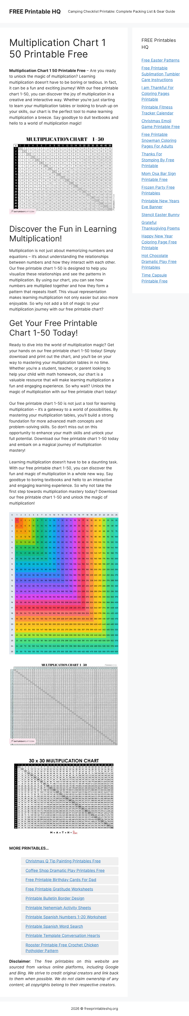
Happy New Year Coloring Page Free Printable (159, 242)
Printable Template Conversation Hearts (63, 935)
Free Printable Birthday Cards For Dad (61, 879)
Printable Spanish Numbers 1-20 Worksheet (66, 917)
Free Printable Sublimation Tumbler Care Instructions (161, 74)
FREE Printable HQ (35, 11)
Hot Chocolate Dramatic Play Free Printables (159, 261)
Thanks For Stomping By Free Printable (158, 160)
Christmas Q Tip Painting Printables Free (63, 861)
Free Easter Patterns (161, 60)
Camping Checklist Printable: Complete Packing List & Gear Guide (121, 11)
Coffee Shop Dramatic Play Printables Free (65, 870)
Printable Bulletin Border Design (55, 898)
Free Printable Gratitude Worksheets (59, 889)
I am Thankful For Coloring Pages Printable (158, 93)
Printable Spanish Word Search (54, 926)
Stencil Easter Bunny (161, 214)
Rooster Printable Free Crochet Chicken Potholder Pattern (62, 948)
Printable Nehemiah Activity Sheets (58, 907)
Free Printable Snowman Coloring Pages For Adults (159, 140)
